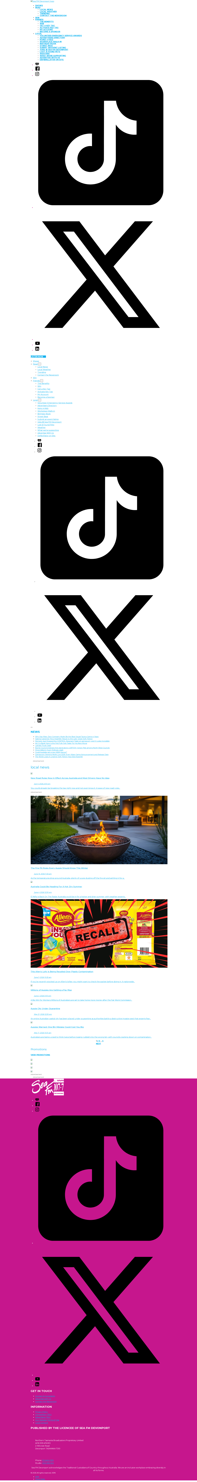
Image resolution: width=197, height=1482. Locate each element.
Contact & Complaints (45, 1396)
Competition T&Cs (43, 1415)
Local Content (41, 1423)
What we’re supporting (53, 56)
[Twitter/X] (100, 339)
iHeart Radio (40, 1479)
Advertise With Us (50, 58)
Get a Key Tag (47, 26)
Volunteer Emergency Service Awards (61, 36)
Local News (46, 9)
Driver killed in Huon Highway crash (49, 750)
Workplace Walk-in (51, 42)
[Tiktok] (100, 207)
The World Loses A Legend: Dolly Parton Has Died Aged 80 (59, 757)
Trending (45, 13)
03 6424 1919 (48, 1460)
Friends (39, 19)
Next (98, 1044)
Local (38, 34)
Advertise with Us (43, 1399)
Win (37, 18)
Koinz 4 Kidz (46, 40)
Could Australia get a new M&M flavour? (51, 752)
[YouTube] (37, 345)
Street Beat (46, 46)
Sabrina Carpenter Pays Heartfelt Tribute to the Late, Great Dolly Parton (64, 739)
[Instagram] (37, 75)
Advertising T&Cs (42, 1417)
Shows (39, 5)
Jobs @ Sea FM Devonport (54, 50)
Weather (44, 54)
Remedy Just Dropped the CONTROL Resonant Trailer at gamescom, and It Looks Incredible (72, 741)
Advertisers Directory (52, 38)
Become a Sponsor (50, 32)
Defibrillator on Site (52, 60)
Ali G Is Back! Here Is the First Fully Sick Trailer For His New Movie (61, 743)
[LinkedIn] (37, 350)
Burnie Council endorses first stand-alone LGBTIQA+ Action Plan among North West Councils (72, 748)
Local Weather (48, 11)
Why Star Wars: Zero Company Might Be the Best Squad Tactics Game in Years (66, 737)
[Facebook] (37, 70)
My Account (46, 30)
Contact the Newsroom (53, 15)
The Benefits (47, 22)
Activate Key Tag (49, 28)
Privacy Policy (41, 1412)
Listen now (37, 356)
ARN (37, 1477)
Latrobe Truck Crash (43, 746)
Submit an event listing (53, 48)
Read (37, 8)
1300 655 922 (48, 1463)
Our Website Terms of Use (47, 1420)
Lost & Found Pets (50, 52)
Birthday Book (48, 44)
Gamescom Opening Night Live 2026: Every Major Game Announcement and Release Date (72, 755)
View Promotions (40, 1055)
